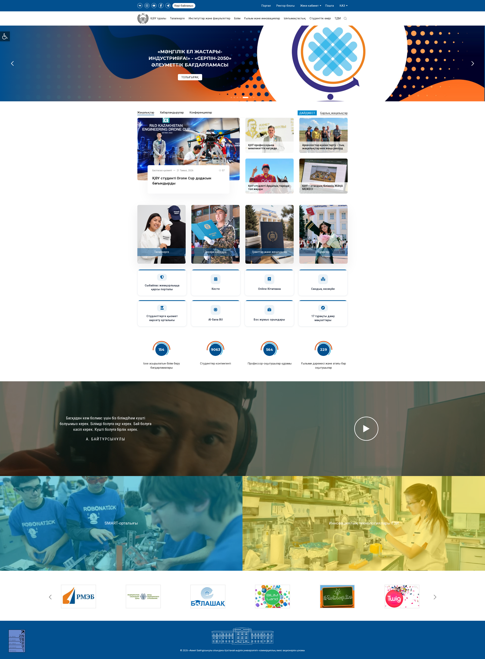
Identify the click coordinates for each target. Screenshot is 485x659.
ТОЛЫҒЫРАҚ (190, 70)
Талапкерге (177, 18)
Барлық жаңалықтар (334, 113)
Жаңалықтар (145, 112)
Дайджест (307, 113)
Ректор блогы (285, 5)
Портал (266, 5)
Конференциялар (200, 112)
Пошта (329, 5)
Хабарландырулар (172, 112)
